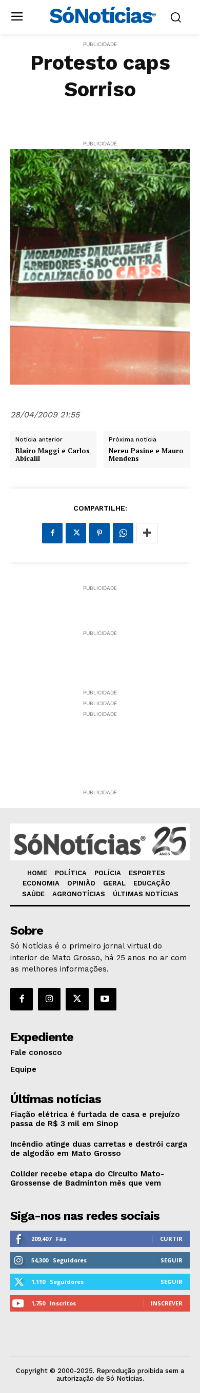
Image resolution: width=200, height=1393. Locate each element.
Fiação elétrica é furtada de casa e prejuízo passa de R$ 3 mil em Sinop (95, 1119)
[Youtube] (105, 999)
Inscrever (167, 1303)
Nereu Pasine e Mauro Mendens (146, 455)
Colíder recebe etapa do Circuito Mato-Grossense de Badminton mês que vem (87, 1178)
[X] (76, 533)
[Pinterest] (99, 533)
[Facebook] (52, 533)
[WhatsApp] (123, 533)
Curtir (171, 1238)
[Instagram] (49, 999)
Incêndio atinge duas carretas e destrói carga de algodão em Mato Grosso (98, 1148)
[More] (147, 533)
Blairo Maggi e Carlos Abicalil (52, 455)
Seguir (172, 1260)
